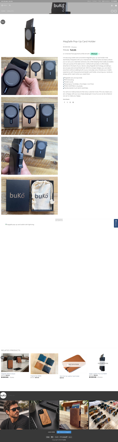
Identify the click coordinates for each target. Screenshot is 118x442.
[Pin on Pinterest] (73, 102)
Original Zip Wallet (36, 376)
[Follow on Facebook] (111, 1)
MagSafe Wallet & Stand (8, 374)
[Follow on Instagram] (112, 1)
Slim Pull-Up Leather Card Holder (69, 376)
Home (3, 11)
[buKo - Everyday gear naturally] (59, 5)
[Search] (9, 5)
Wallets (10, 11)
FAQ (99, 1)
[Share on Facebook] (64, 102)
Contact (94, 1)
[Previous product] (115, 11)
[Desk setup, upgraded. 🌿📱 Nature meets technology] (44, 414)
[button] (106, 1)
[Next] (117, 372)
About (89, 1)
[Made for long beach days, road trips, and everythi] (103, 414)
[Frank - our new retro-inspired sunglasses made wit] (14, 414)
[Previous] (1, 372)
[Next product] (112, 11)
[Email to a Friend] (70, 102)
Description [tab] (59, 220)
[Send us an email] (114, 1)
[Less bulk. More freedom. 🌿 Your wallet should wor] (73, 414)
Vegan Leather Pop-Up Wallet (98, 373)
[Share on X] (67, 102)
